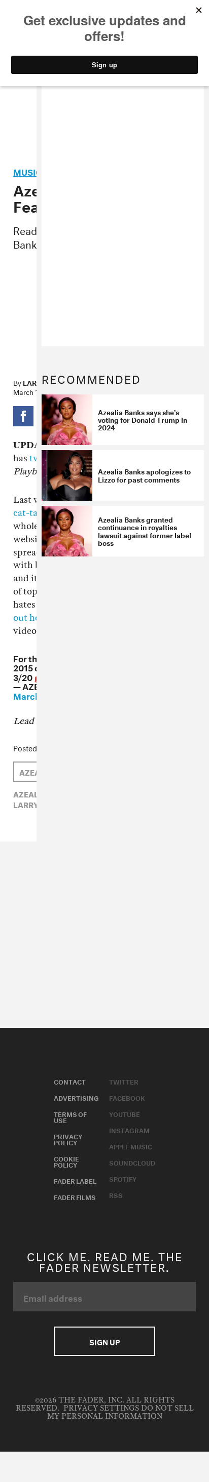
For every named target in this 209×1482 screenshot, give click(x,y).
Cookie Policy (66, 1161)
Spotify (122, 1178)
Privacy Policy (68, 1139)
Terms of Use (70, 1116)
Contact (70, 1081)
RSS (116, 1194)
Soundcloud (132, 1162)
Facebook (127, 1097)
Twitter (123, 1081)
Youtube (124, 1113)
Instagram (129, 1130)
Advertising (76, 1097)
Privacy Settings (101, 1408)
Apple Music (130, 1146)
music (27, 171)
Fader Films (75, 1196)
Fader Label (75, 1180)
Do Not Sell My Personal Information (120, 1412)
